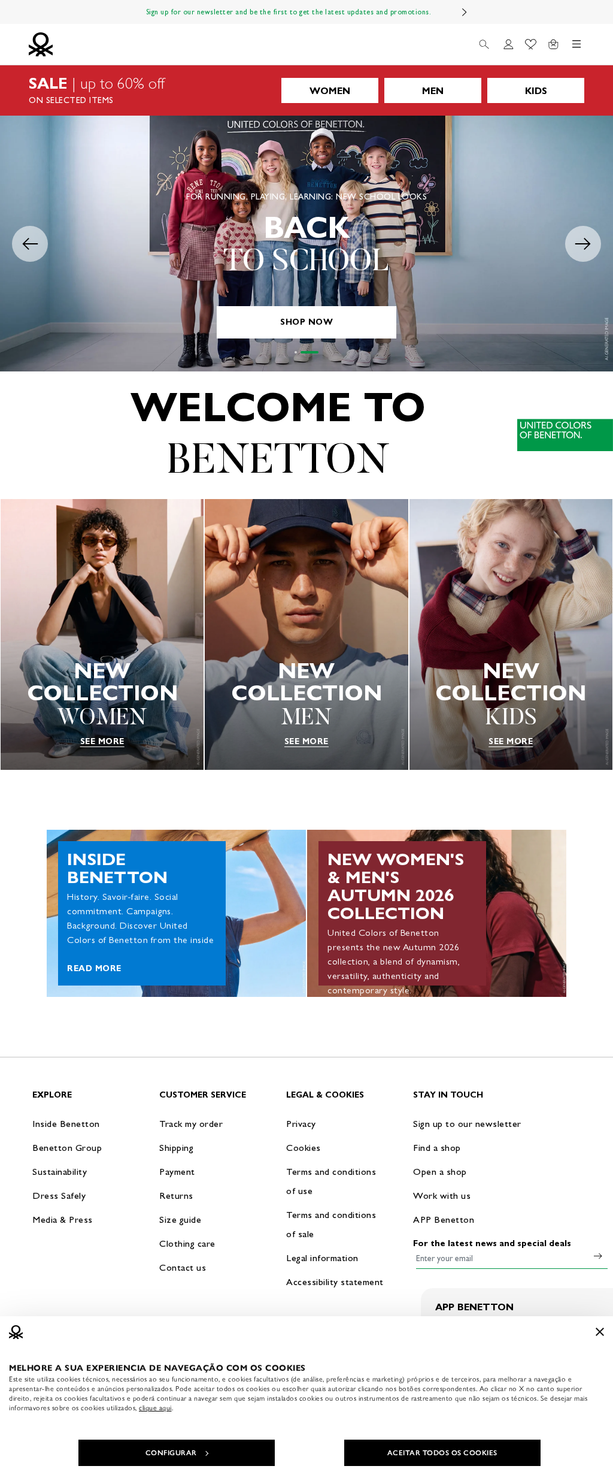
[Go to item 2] (309, 352)
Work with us (442, 1195)
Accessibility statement (335, 1281)
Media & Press (62, 1219)
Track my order (191, 1123)
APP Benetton (443, 1219)
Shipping (176, 1147)
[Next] (464, 12)
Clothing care (187, 1243)
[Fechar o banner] (600, 1332)
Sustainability (59, 1171)
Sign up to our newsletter (467, 1123)
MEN (433, 90)
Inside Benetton (66, 1123)
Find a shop (437, 1147)
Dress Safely (59, 1195)
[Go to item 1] (296, 352)
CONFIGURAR (171, 1453)
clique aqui (155, 1408)
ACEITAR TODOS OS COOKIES (442, 1453)
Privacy (301, 1123)
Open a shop (440, 1171)
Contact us (182, 1267)
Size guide (180, 1219)
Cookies (303, 1147)
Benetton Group (67, 1147)
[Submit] (598, 1255)
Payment (177, 1171)
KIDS (536, 90)
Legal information (322, 1258)
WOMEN (329, 90)
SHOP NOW (306, 322)
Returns (176, 1195)
